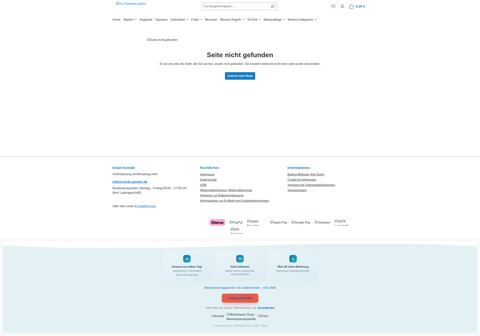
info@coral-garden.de (129, 182)
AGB (203, 185)
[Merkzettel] (333, 6)
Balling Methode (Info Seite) (305, 174)
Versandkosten (265, 308)
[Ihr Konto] (342, 6)
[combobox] (235, 6)
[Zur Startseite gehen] (131, 6)
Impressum (207, 174)
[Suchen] (272, 6)
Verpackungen (297, 190)
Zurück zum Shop (240, 75)
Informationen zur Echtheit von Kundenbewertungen (234, 200)
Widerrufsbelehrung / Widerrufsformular (226, 190)
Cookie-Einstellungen (301, 179)
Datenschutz (208, 179)
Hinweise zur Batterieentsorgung (222, 195)
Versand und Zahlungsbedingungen (311, 185)
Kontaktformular (145, 206)
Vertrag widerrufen (240, 298)
